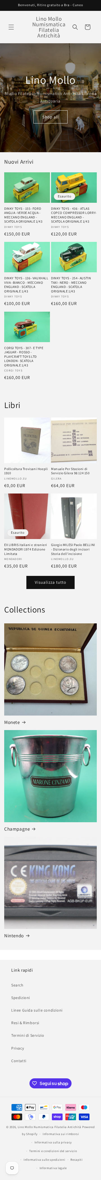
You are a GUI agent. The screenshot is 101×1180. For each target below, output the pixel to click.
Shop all (50, 116)
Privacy (17, 1048)
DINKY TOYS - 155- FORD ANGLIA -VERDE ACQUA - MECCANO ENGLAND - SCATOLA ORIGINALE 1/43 (23, 215)
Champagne (17, 829)
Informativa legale (53, 1168)
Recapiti (76, 1160)
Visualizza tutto (50, 582)
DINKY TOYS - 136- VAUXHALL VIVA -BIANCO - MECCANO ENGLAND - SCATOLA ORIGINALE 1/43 (26, 284)
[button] (11, 27)
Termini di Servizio (27, 1035)
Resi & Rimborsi (25, 1022)
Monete (12, 722)
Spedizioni (20, 997)
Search (17, 985)
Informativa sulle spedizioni (44, 1160)
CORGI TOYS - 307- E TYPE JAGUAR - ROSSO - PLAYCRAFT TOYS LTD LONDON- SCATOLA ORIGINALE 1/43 (23, 356)
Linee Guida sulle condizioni (37, 1010)
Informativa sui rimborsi (61, 1134)
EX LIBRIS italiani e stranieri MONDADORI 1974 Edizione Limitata (25, 549)
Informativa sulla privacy (53, 1142)
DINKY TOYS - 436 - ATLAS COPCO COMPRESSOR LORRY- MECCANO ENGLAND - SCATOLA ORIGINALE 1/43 (74, 215)
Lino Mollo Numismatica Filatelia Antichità (49, 1127)
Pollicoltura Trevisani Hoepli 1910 (26, 471)
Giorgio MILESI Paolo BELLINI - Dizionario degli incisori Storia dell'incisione (73, 549)
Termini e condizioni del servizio (53, 1151)
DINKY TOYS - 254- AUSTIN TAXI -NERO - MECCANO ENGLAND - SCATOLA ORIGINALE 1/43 (71, 284)
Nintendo (14, 936)
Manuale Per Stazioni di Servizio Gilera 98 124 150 (70, 471)
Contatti (18, 1060)
